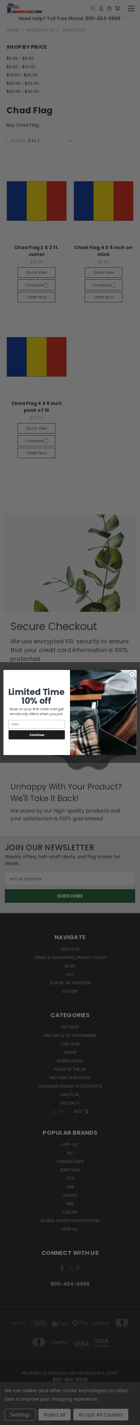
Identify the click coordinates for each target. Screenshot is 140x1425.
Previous (10, 1418)
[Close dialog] (132, 674)
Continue (36, 735)
